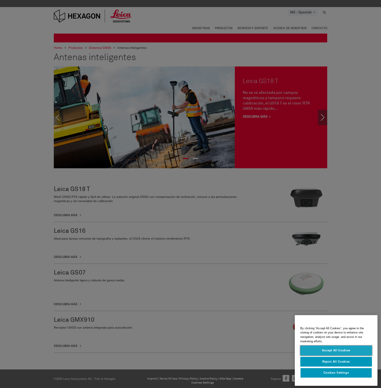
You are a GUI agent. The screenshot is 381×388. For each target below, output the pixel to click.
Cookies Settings (336, 373)
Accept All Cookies (336, 350)
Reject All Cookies (336, 361)
